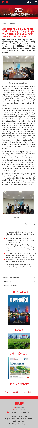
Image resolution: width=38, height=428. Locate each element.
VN (30, 2)
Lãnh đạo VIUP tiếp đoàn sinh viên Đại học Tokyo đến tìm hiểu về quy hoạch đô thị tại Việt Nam (20, 234)
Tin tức (4, 24)
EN (27, 2)
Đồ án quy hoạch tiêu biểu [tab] (11, 278)
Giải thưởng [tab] (7, 281)
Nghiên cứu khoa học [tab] (10, 285)
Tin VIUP (11, 24)
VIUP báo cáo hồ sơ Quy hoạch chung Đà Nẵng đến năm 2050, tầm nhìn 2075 (20, 260)
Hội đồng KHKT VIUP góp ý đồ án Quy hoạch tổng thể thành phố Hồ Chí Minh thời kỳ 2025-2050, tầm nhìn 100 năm (20, 240)
